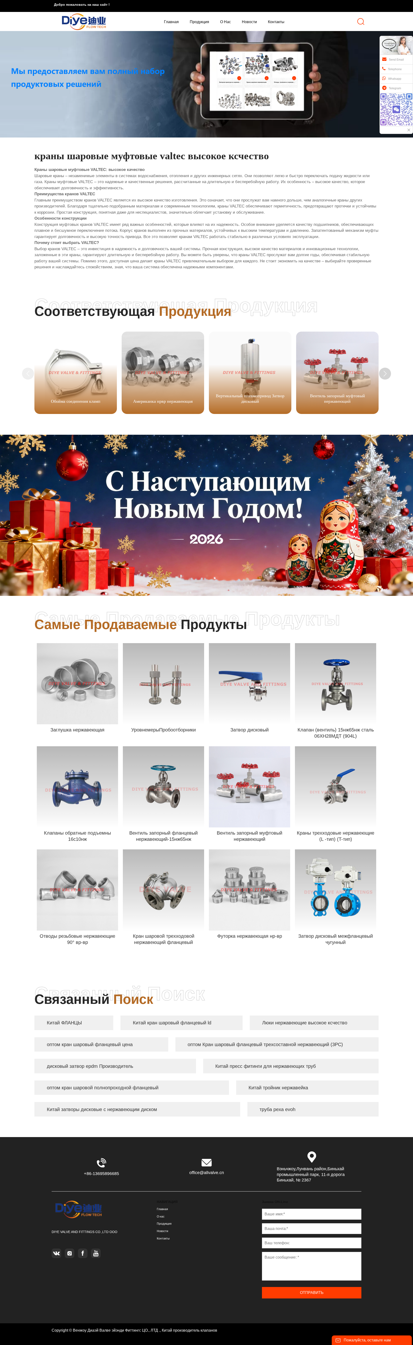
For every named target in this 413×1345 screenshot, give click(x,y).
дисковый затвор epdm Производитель (90, 1066)
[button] (385, 374)
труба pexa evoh (277, 1109)
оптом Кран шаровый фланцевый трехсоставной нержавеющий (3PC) (265, 1044)
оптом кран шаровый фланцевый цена (90, 1044)
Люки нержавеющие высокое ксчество (304, 1022)
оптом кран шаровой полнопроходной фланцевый (102, 1087)
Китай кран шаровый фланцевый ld (172, 1022)
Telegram (395, 88)
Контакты (163, 1238)
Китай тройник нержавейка (278, 1087)
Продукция (164, 1223)
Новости (162, 1231)
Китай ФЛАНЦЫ (64, 1022)
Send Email (396, 59)
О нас (160, 1216)
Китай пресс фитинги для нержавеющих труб (265, 1066)
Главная (162, 1209)
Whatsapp (394, 78)
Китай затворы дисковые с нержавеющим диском (102, 1109)
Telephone (395, 69)
